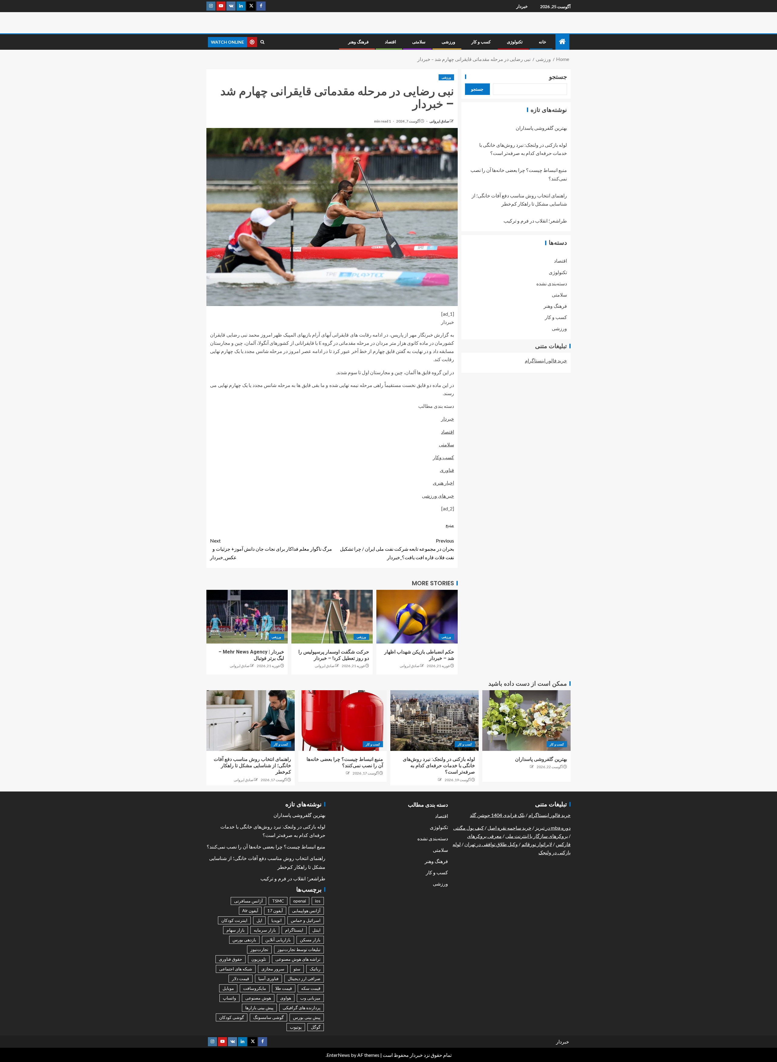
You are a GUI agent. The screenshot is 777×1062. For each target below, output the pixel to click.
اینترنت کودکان (234, 920)
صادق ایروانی (439, 121)
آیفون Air (250, 910)
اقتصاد (390, 42)
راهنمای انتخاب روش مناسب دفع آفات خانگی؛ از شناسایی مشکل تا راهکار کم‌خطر (252, 765)
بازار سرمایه (265, 930)
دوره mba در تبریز (553, 828)
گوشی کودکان (231, 1017)
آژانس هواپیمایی (306, 910)
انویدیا (276, 920)
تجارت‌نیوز (259, 949)
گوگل (316, 1027)
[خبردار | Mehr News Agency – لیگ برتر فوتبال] (247, 617)
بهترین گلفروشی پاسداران (541, 128)
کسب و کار (481, 42)
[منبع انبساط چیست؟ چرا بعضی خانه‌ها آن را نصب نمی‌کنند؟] (342, 720)
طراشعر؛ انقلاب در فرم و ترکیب (535, 221)
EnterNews (338, 1055)
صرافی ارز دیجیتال (304, 978)
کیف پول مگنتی (468, 828)
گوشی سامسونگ (268, 1017)
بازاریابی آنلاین (278, 939)
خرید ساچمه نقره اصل (509, 828)
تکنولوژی (515, 42)
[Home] (562, 41)
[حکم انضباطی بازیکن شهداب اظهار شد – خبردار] (417, 617)
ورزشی (448, 42)
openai (299, 900)
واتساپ (229, 997)
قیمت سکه (311, 988)
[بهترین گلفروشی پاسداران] (526, 720)
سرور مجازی (272, 968)
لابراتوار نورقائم (536, 844)
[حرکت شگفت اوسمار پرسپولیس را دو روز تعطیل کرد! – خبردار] (332, 617)
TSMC (278, 900)
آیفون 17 (275, 910)
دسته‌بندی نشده (551, 283)
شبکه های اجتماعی (235, 968)
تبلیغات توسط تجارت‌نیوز (299, 949)
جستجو (558, 77)
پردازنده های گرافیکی (302, 1007)
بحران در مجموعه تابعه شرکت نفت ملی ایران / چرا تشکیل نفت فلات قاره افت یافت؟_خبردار (397, 549)
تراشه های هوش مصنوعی (298, 959)
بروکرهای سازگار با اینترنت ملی (536, 836)
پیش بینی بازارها (259, 1007)
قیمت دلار (240, 978)
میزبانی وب (310, 997)
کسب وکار (443, 457)
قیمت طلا (283, 988)
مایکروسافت (254, 988)
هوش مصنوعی (258, 997)
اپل (259, 920)
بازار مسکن (310, 939)
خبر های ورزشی (438, 496)
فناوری (447, 470)
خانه (542, 42)
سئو (296, 968)
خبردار (522, 6)
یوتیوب (296, 1027)
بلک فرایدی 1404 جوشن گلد (497, 815)
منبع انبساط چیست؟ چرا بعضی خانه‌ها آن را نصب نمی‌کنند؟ (266, 847)
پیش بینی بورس (307, 1017)
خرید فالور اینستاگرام (546, 360)
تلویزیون (258, 959)
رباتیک (315, 968)
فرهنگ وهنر (358, 42)
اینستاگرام (294, 930)
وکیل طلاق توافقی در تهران (491, 844)
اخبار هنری (443, 483)
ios (318, 900)
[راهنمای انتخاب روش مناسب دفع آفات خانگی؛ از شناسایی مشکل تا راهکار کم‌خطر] (250, 720)
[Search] (262, 42)
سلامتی (419, 42)
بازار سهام (235, 930)
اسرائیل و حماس (306, 920)
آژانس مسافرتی (248, 900)
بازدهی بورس (244, 939)
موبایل (228, 988)
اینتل (316, 930)
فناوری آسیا (268, 978)
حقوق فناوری (230, 959)
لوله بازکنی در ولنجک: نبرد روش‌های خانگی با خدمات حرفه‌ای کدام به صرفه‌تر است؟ (439, 765)
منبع (450, 525)
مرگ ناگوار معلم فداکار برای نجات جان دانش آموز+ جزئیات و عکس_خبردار (271, 549)
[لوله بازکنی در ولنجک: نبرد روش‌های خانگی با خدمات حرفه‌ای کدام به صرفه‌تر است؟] (434, 720)
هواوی (285, 997)
